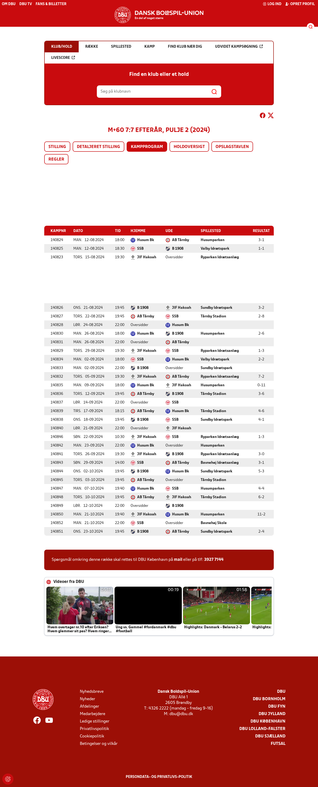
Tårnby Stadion (213, 316)
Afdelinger (89, 707)
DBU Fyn (276, 707)
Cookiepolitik (92, 736)
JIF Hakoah (146, 257)
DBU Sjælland (270, 736)
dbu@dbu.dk (181, 714)
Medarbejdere (92, 714)
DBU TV (25, 4)
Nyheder (87, 699)
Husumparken (212, 240)
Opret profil (302, 4)
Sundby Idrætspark (216, 307)
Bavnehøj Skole (214, 523)
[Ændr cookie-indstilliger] (8, 779)
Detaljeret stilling (98, 147)
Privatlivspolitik (94, 729)
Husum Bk (145, 240)
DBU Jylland (272, 714)
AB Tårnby (180, 240)
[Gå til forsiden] (159, 15)
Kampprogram (147, 147)
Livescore (60, 58)
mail (178, 560)
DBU (281, 692)
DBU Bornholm (269, 699)
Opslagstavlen (232, 147)
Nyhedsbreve (92, 692)
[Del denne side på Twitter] (271, 116)
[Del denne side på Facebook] (262, 116)
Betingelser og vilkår (99, 744)
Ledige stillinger (94, 721)
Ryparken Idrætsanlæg (220, 257)
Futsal (278, 744)
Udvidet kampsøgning (236, 46)
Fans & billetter (51, 4)
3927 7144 (213, 560)
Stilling (57, 147)
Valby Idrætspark (215, 248)
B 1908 (177, 248)
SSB (140, 248)
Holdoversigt (189, 147)
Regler (56, 159)
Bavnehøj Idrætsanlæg (220, 462)
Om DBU (9, 4)
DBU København (267, 721)
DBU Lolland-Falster (262, 729)
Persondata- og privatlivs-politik (159, 777)
